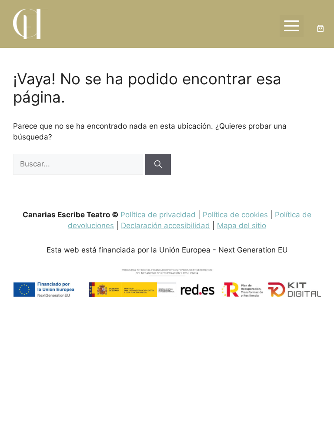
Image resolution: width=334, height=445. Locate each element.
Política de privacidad (158, 214)
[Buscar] (158, 164)
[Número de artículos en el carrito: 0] (320, 28)
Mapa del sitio (241, 225)
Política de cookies (235, 214)
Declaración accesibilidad (165, 225)
